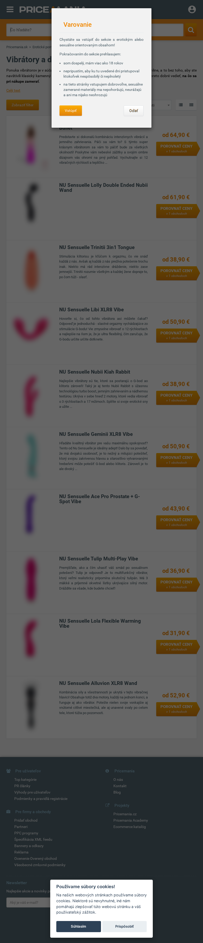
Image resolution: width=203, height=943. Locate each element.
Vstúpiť (71, 110)
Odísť (133, 111)
